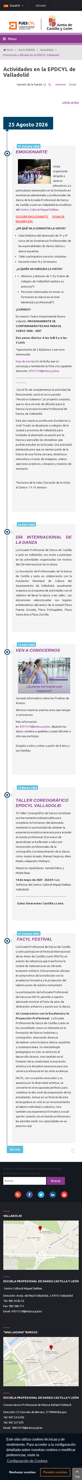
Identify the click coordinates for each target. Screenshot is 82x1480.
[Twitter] (41, 1194)
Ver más (15, 1149)
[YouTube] (64, 1194)
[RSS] (18, 1194)
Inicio (10, 49)
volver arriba (70, 102)
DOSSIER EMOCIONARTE (32, 216)
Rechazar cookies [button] (22, 1472)
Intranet (41, 5)
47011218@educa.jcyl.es (44, 370)
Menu (12, 39)
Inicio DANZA (27, 49)
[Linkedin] (52, 1194)
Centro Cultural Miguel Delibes (39, 209)
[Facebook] (29, 1194)
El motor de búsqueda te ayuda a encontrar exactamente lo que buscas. (32, 1171)
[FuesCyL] (41, 21)
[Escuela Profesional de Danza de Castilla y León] (41, 1244)
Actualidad (46, 49)
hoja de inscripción (27, 361)
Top (77, 1476)
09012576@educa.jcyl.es (27, 1427)
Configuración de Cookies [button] (27, 1461)
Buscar (56, 1181)
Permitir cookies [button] (55, 1472)
